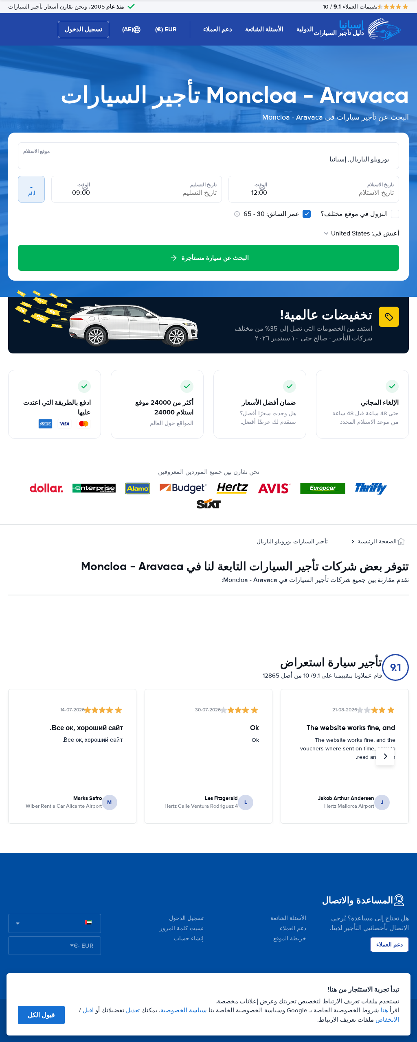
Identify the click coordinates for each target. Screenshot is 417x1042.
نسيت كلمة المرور (182, 928)
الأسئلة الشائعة (264, 29)
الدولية (305, 29)
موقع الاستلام (36, 151)
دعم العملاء (217, 29)
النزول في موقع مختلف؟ (355, 214)
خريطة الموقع (289, 938)
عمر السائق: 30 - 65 (271, 214)
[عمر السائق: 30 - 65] (307, 214)
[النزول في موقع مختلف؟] (395, 214)
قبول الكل (41, 1015)
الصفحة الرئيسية (377, 541)
